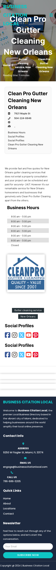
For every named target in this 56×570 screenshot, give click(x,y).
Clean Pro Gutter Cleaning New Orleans (25, 146)
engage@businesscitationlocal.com (25, 466)
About (7, 503)
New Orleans (28, 316)
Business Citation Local (15, 15)
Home (6, 65)
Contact (8, 513)
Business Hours (16, 132)
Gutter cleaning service (21, 63)
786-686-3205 (12, 481)
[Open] (51, 15)
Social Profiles (16, 136)
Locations (9, 508)
